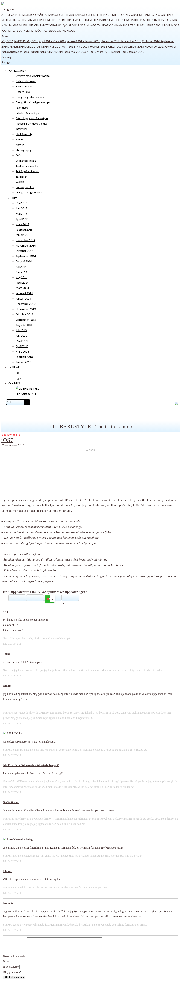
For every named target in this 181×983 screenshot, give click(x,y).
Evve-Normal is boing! (20, 839)
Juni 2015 (20, 41)
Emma (7, 685)
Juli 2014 (30, 46)
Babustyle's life (86, 14)
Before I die (108, 14)
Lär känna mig (24, 134)
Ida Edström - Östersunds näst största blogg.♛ (31, 765)
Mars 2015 (59, 41)
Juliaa (6, 654)
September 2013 (18, 51)
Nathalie (8, 903)
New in (34, 25)
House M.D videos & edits (134, 20)
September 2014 (26, 256)
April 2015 (45, 41)
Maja (6, 611)
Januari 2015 (92, 41)
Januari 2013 (136, 51)
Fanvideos (35, 20)
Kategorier (8, 9)
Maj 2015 (32, 41)
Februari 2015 (75, 41)
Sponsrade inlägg (82, 25)
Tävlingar (171, 25)
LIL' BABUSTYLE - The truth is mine (90, 426)
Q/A (65, 25)
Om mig (6, 57)
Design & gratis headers (135, 14)
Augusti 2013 (38, 51)
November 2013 (154, 46)
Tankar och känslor (113, 25)
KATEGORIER (17, 70)
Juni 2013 (64, 51)
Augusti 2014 (16, 46)
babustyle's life (25, 30)
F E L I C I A (15, 733)
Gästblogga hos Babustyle (94, 20)
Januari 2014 (115, 46)
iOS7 (7, 440)
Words (6, 30)
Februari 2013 (119, 51)
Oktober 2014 (151, 41)
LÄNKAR (14, 367)
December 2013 (134, 46)
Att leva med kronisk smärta (24, 14)
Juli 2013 (51, 51)
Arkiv (4, 35)
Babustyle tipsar (60, 14)
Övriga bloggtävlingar (56, 30)
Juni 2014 (43, 46)
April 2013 (89, 51)
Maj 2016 (7, 41)
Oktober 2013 (24, 314)
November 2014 (131, 41)
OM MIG (14, 383)
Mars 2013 (103, 51)
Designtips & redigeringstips (33, 102)
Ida (17, 372)
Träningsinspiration (146, 25)
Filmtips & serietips (57, 20)
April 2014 (68, 46)
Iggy (18, 378)
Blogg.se (6, 62)
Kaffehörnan (11, 802)
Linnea (7, 871)
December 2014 (111, 41)
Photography (51, 25)
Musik (23, 25)
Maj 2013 (76, 51)
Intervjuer (162, 20)
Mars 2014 (82, 46)
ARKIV (12, 197)
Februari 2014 (98, 46)
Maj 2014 (55, 46)
